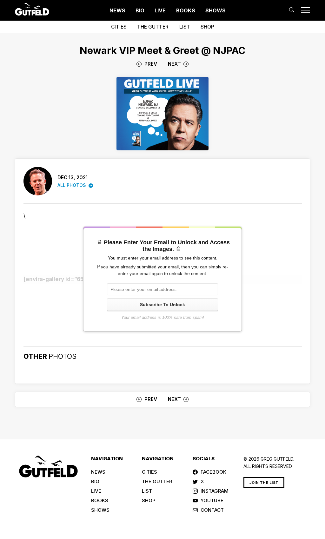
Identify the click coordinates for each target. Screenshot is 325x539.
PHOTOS (62, 356)
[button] (291, 10)
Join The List (264, 482)
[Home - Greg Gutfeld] (32, 9)
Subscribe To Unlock (162, 304)
